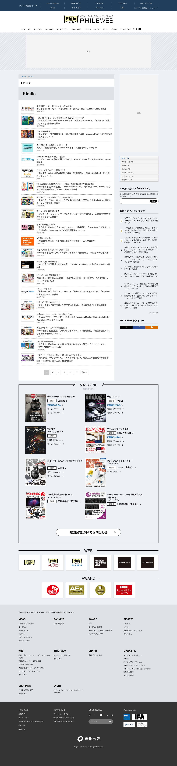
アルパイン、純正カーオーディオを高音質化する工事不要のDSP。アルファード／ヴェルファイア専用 (140, 295)
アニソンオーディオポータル (29, 671)
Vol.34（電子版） (125, 467)
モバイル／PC (24, 630)
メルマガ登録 (128, 675)
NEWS (22, 619)
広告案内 (22, 713)
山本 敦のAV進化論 (26, 664)
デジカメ (87, 29)
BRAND (92, 650)
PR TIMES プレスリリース (64, 721)
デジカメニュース (127, 173)
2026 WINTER (124, 432)
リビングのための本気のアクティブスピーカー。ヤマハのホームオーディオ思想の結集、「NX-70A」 (140, 239)
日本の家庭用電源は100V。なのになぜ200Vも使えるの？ (141, 267)
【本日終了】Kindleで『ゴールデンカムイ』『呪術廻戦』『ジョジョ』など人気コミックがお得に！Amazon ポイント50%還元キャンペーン (74, 229)
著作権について (59, 710)
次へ (83, 372)
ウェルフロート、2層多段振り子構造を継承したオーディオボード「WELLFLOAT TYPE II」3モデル (141, 286)
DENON (99, 3)
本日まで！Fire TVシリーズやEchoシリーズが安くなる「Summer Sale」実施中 (72, 108)
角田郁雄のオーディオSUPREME (31, 667)
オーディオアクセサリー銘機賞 (100, 630)
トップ (22, 29)
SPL (123, 8)
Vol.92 (120, 400)
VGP (90, 623)
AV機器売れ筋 (59, 623)
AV (29, 29)
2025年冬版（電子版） (68, 501)
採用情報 (22, 729)
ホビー (105, 29)
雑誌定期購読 (128, 672)
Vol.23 (61, 467)
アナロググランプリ (96, 633)
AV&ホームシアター (128, 162)
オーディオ (38, 29)
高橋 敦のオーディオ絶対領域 (30, 661)
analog (125, 658)
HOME (24, 76)
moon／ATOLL (146, 3)
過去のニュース (127, 180)
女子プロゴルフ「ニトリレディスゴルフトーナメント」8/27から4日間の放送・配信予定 (141, 220)
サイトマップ (24, 717)
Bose (53, 8)
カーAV (97, 29)
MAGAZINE (88, 384)
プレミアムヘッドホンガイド (134, 665)
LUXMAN (123, 3)
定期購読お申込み (54, 405)
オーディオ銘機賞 (95, 627)
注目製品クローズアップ (132, 630)
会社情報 (22, 725)
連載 (21, 650)
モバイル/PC (76, 29)
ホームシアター (62, 29)
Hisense (99, 8)
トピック (30, 76)
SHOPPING (25, 685)
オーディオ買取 (146, 8)
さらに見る (127, 633)
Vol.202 (61, 400)
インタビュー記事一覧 (62, 655)
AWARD (92, 619)
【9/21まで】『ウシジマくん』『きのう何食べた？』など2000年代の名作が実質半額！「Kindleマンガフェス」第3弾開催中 (73, 359)
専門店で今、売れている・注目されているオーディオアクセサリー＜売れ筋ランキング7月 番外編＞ (140, 259)
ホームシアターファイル (132, 662)
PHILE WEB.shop (54, 440)
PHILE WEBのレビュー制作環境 (31, 721)
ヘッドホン (49, 29)
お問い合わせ (24, 710)
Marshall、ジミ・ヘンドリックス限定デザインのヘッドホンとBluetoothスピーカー (141, 276)
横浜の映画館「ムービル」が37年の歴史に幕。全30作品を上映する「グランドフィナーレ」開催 (140, 305)
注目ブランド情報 (95, 655)
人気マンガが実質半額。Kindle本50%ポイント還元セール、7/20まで (67, 147)
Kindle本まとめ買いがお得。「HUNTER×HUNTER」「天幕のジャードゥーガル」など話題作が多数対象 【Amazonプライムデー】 (74, 188)
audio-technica (53, 3)
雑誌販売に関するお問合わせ (88, 532)
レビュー (126, 623)
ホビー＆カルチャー (128, 176)
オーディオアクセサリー (132, 655)
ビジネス (114, 29)
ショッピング (126, 29)
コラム (126, 627)
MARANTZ (76, 3)
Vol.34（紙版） (112, 471)
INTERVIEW (60, 650)
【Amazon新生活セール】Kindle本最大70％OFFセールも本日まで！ (67, 240)
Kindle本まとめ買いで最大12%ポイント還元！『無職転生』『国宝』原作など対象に (73, 252)
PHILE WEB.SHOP (26, 690)
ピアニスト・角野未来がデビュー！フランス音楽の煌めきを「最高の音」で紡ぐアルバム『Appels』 (140, 230)
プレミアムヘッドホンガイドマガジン (137, 668)
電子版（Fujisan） (54, 412)
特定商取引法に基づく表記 (64, 717)
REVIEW (128, 619)
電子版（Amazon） (54, 408)
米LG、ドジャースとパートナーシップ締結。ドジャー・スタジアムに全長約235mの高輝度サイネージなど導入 (141, 249)
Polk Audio (76, 8)
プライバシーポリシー (62, 713)
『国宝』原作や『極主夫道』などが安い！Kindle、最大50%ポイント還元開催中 (72, 305)
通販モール (23, 693)
